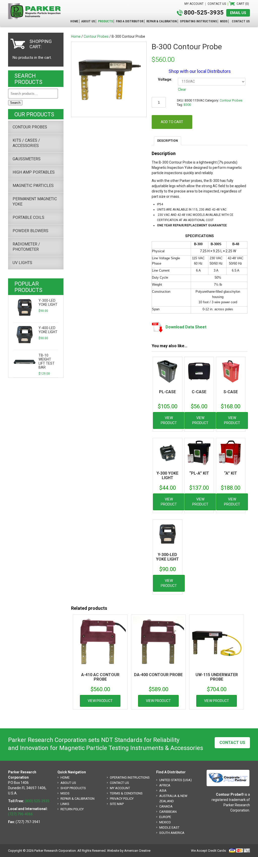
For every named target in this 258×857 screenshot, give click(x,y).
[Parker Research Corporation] (35, 6)
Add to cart (172, 122)
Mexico (165, 822)
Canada (166, 806)
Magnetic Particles (33, 185)
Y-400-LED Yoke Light (48, 330)
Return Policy (72, 809)
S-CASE (230, 391)
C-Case (199, 391)
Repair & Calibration (77, 798)
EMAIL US (238, 13)
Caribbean (168, 812)
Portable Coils (28, 217)
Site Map (117, 804)
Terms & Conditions (126, 793)
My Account (120, 788)
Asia (163, 790)
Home (76, 36)
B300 (187, 105)
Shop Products (73, 788)
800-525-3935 (204, 12)
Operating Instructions (130, 777)
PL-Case (167, 391)
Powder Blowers (30, 230)
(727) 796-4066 (20, 814)
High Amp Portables (34, 172)
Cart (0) (243, 4)
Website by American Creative (128, 850)
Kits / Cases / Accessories (26, 143)
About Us (68, 783)
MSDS (65, 793)
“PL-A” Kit (199, 473)
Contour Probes (96, 36)
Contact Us (232, 742)
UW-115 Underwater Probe (217, 677)
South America (171, 833)
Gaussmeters (27, 159)
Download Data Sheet (186, 327)
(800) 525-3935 (37, 801)
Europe (165, 817)
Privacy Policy (122, 798)
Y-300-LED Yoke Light (167, 557)
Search (15, 103)
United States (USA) (175, 780)
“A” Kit (230, 473)
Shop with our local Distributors (200, 71)
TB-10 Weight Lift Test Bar (47, 361)
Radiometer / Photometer (26, 247)
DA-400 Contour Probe (158, 674)
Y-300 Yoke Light (167, 475)
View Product (169, 420)
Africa (164, 785)
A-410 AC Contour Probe (100, 677)
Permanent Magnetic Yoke (35, 201)
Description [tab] (167, 140)
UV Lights (22, 262)
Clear (182, 89)
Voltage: (165, 79)
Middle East (169, 827)
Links (64, 804)
